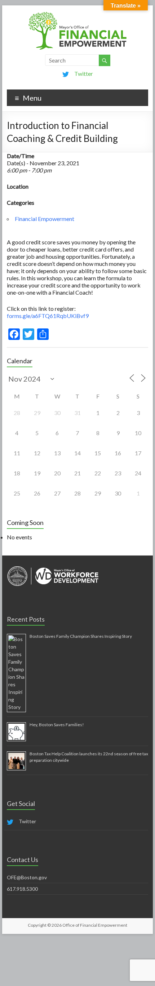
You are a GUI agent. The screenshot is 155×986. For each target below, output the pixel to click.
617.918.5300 (22, 889)
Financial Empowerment (44, 218)
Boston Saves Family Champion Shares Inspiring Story (81, 636)
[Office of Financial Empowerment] (77, 14)
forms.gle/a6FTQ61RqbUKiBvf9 (48, 315)
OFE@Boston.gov (27, 877)
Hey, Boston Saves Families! (57, 724)
